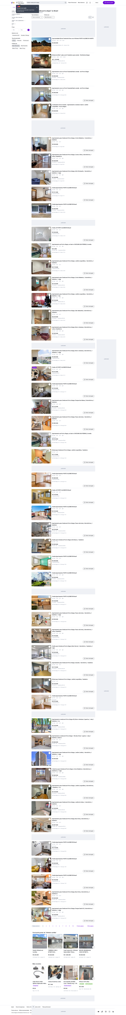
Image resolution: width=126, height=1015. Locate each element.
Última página (90, 926)
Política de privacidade (24, 1010)
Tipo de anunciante (16, 38)
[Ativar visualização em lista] (89, 17)
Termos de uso (14, 1010)
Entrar (97, 2)
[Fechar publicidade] (33, 1006)
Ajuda (12, 1006)
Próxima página (80, 926)
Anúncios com (15, 33)
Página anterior (36, 926)
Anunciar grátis (109, 2)
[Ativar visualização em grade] (92, 17)
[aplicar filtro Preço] (28, 30)
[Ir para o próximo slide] (93, 947)
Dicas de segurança (20, 1006)
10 (72, 926)
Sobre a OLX (29, 1006)
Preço (13, 27)
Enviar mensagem (89, 100)
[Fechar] (37, 7)
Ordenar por (14, 43)
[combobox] (46, 2)
